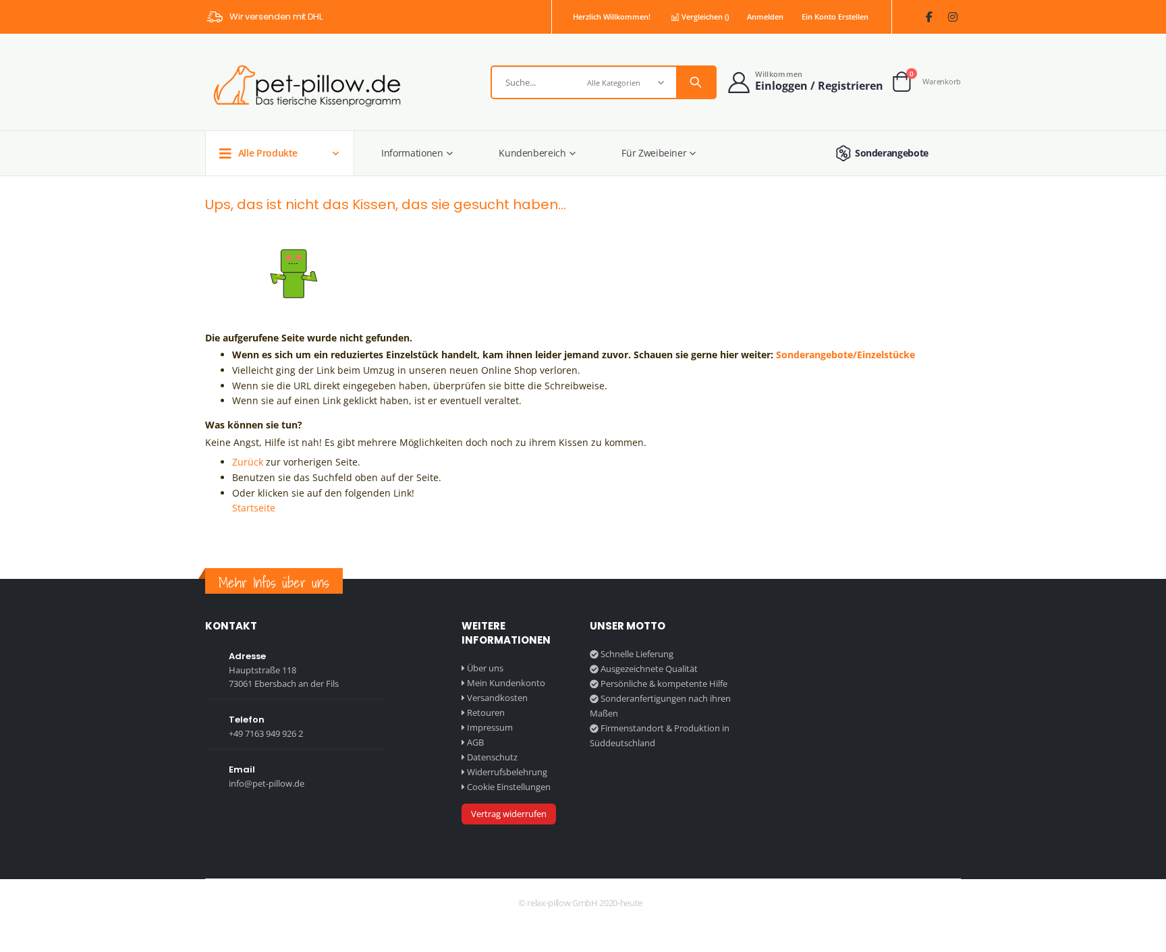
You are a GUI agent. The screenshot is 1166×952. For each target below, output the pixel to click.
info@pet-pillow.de (266, 783)
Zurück (247, 461)
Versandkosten (497, 698)
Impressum (490, 727)
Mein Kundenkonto (506, 683)
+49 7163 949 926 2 (266, 733)
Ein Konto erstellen (835, 16)
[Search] (695, 82)
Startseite (253, 507)
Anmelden (765, 16)
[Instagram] (952, 17)
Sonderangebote (891, 152)
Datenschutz (492, 757)
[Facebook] (928, 17)
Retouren (486, 712)
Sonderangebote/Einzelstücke (845, 354)
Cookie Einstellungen (509, 787)
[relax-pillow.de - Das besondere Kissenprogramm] (304, 86)
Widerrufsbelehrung (507, 772)
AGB (475, 742)
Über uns (485, 668)
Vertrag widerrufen (509, 814)
